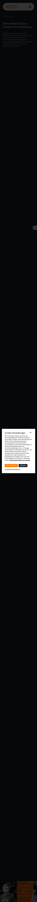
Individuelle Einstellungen (12, 469)
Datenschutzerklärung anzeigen (20, 460)
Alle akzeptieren (11, 465)
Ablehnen (23, 465)
